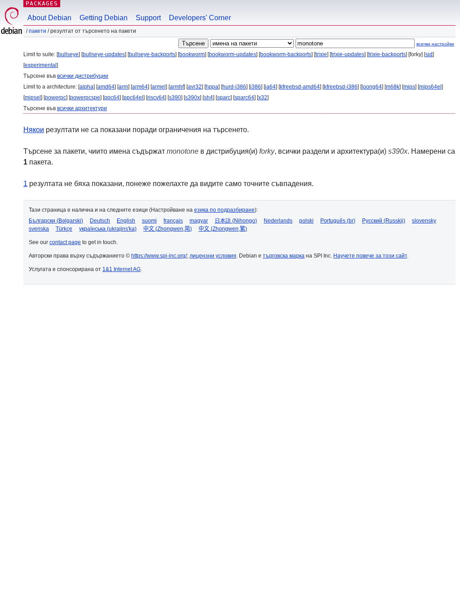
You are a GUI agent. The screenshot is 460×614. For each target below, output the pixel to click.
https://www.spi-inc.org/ (159, 256)
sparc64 (244, 97)
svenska (39, 229)
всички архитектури (82, 108)
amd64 (106, 87)
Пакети (37, 31)
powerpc (55, 97)
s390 (175, 97)
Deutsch (100, 221)
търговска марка (284, 256)
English (126, 221)
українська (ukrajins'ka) (108, 229)
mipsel (33, 97)
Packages (42, 3)
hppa (212, 87)
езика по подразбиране (224, 210)
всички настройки (435, 43)
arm (123, 87)
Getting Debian (104, 18)
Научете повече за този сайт (370, 256)
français (173, 221)
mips (409, 87)
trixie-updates (347, 54)
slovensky (424, 221)
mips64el (430, 87)
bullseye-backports (152, 54)
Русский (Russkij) (383, 221)
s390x (192, 97)
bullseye (68, 54)
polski (306, 221)
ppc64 (111, 97)
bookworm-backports (285, 54)
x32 (262, 97)
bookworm (192, 54)
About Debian (49, 18)
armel (159, 87)
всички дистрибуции (82, 76)
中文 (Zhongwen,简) (167, 229)
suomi (149, 221)
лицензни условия (213, 256)
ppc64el (133, 97)
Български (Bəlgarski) (56, 221)
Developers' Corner (200, 18)
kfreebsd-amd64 (300, 87)
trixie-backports (387, 54)
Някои (33, 129)
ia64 (270, 87)
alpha (86, 87)
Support (148, 18)
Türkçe (64, 229)
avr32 (195, 87)
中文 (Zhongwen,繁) (223, 229)
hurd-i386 (234, 87)
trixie (321, 54)
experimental (41, 65)
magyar (199, 221)
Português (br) (337, 221)
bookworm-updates (232, 54)
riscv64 (156, 97)
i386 (255, 87)
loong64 (372, 87)
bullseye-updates (104, 54)
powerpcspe (85, 97)
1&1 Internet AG (121, 269)
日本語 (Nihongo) (236, 221)
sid (429, 54)
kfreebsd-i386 (341, 87)
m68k (392, 87)
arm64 (140, 87)
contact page (65, 242)
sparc (223, 97)
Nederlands (278, 221)
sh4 (208, 97)
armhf (177, 87)
